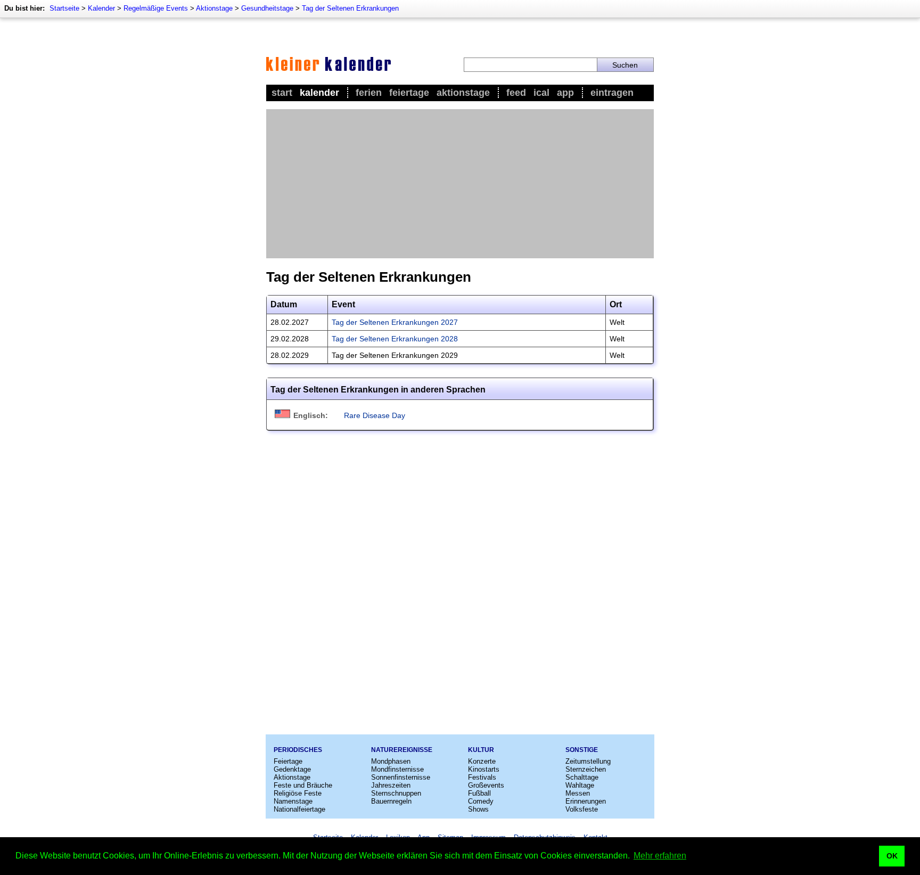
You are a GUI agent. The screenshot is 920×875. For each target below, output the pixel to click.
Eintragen (612, 92)
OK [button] (892, 856)
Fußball (479, 793)
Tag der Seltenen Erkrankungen (350, 8)
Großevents (486, 785)
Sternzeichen (585, 769)
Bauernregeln (391, 801)
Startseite (64, 8)
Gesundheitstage (267, 8)
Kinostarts (483, 769)
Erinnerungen (585, 801)
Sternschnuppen (396, 793)
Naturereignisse (401, 750)
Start (282, 92)
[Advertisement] (460, 183)
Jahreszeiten (390, 785)
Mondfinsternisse (397, 769)
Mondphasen (390, 761)
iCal (541, 92)
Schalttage (581, 777)
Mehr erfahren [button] (660, 855)
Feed (516, 92)
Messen (577, 793)
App (565, 92)
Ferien (369, 92)
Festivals (482, 777)
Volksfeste (581, 809)
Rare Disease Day (374, 415)
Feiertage (409, 92)
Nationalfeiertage (299, 809)
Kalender (101, 8)
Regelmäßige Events (156, 8)
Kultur (481, 750)
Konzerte (482, 761)
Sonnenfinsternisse (400, 777)
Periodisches (298, 750)
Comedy (481, 801)
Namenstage (293, 801)
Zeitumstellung (588, 761)
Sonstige (581, 750)
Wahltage (579, 785)
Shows (478, 809)
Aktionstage (214, 8)
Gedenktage (292, 769)
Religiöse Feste (298, 793)
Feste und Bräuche (303, 785)
